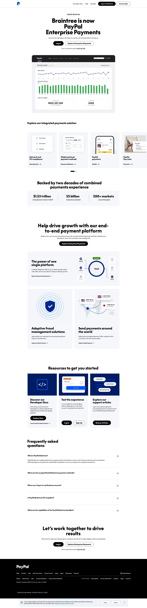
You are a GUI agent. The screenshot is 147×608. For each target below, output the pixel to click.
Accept (105, 602)
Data (34, 164)
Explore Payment (41, 276)
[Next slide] (119, 150)
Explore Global (85, 343)
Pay (127, 164)
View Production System (39, 423)
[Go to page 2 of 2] (75, 171)
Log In (58, 43)
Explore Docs (38, 418)
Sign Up (79, 423)
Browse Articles (102, 423)
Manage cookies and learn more (64, 603)
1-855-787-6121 (81, 48)
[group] (42, 150)
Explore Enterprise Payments (79, 43)
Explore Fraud (39, 343)
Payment (67, 164)
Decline (116, 602)
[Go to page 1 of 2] (73, 171)
